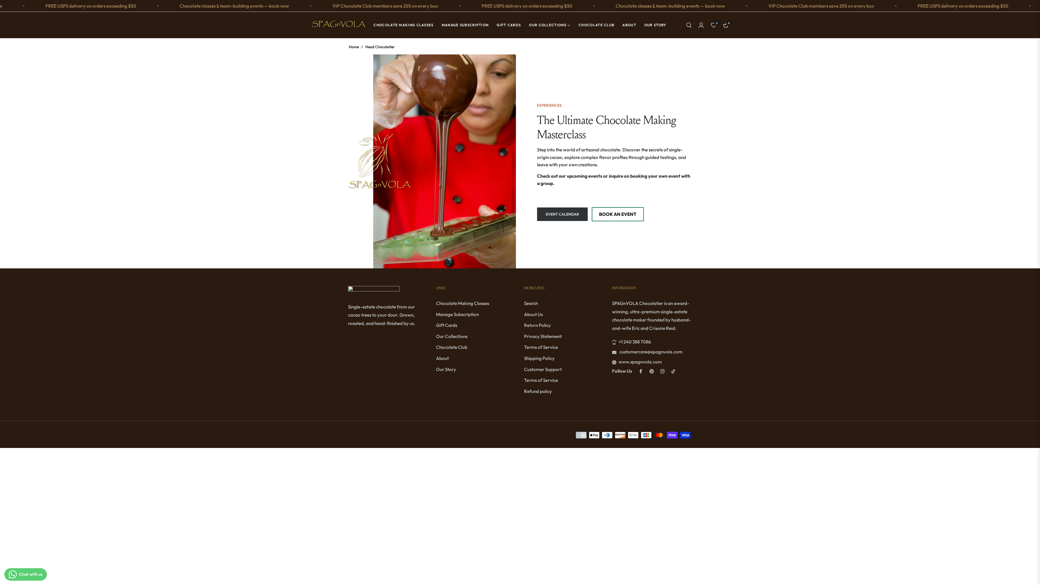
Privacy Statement (543, 336)
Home (354, 46)
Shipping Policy (539, 358)
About (442, 358)
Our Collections (451, 336)
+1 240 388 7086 (635, 341)
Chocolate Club (451, 347)
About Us (533, 314)
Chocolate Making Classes (462, 303)
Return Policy (537, 325)
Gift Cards (446, 325)
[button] (689, 25)
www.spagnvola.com (640, 362)
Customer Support (543, 369)
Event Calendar (562, 214)
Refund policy (538, 391)
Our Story (446, 369)
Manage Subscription (457, 314)
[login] (701, 25)
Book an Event (617, 214)
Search (531, 303)
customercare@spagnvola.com (650, 352)
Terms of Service (541, 347)
